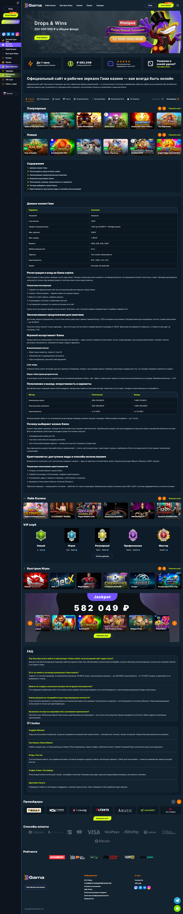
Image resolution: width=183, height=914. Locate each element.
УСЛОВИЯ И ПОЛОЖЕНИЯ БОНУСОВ (97, 883)
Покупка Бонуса (82, 99)
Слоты (68, 99)
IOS (14, 28)
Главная (31, 99)
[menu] (18, 3)
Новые (57, 99)
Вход (10, 9)
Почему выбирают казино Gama (43, 185)
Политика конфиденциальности (96, 895)
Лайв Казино (50, 5)
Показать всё (102, 636)
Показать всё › (175, 108)
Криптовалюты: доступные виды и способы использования (55, 189)
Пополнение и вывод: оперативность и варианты (51, 182)
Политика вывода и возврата (95, 892)
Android (3, 28)
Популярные (44, 99)
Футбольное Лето (117, 99)
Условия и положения (92, 886)
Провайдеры (171, 99)
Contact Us (139, 880)
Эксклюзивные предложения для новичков (48, 175)
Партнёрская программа (35, 887)
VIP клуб (138, 883)
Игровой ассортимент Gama (42, 178)
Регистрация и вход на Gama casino (45, 171)
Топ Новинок (134, 99)
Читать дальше (102, 556)
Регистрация (10, 15)
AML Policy (88, 889)
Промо (89, 5)
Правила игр (89, 898)
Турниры (100, 5)
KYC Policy (88, 880)
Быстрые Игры (66, 5)
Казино (79, 5)
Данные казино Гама (38, 168)
